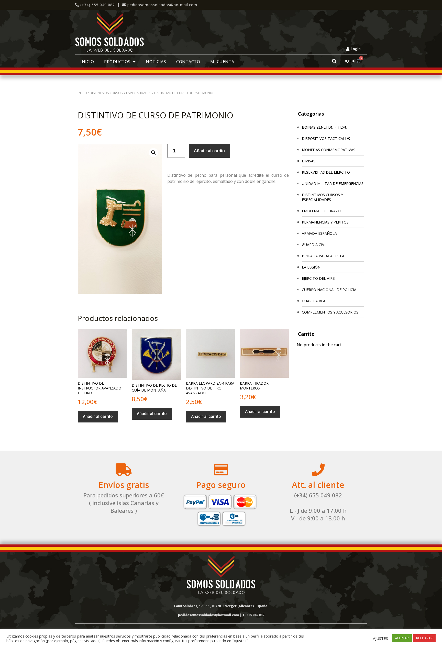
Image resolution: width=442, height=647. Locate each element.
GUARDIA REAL (314, 300)
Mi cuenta (222, 61)
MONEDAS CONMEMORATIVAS (328, 149)
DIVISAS (308, 161)
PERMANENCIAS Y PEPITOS (325, 222)
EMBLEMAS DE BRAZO (321, 210)
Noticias (156, 61)
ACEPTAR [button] (402, 638)
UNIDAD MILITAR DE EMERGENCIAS (332, 183)
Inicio (87, 61)
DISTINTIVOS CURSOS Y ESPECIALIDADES (120, 93)
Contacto (188, 61)
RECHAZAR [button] (424, 638)
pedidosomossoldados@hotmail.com (162, 4)
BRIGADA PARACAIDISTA (323, 255)
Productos (117, 61)
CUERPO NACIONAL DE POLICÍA (329, 289)
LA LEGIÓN (311, 267)
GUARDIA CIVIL (314, 244)
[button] (334, 61)
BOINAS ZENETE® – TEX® (325, 127)
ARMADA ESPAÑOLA (319, 233)
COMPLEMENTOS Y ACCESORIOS (330, 312)
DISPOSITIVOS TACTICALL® (326, 138)
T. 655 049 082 (253, 615)
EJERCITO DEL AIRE (318, 278)
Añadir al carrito (209, 151)
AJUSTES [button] (380, 638)
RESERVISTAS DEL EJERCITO (326, 172)
